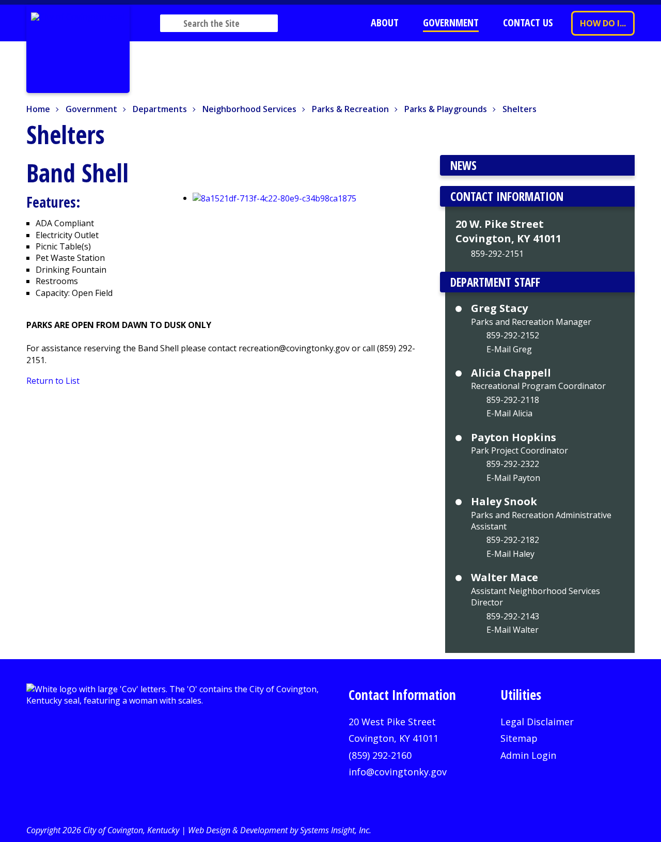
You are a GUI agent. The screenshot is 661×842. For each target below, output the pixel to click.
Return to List (53, 380)
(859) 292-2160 (380, 755)
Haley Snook (504, 501)
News (463, 165)
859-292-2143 (512, 616)
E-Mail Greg (509, 349)
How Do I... (603, 23)
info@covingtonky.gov (398, 772)
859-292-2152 (512, 335)
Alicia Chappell (511, 373)
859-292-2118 (512, 400)
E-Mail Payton (513, 478)
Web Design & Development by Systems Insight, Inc (278, 830)
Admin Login (528, 755)
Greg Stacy (499, 308)
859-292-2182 (512, 539)
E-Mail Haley (510, 553)
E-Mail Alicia (509, 413)
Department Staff (495, 282)
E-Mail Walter (512, 629)
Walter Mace (504, 577)
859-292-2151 (497, 253)
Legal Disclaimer (537, 721)
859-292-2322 (512, 464)
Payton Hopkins (513, 437)
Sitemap (519, 738)
